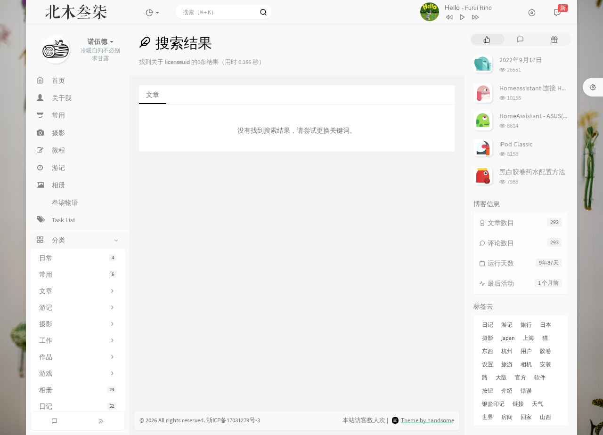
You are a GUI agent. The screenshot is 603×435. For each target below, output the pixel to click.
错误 (526, 390)
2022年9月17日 (520, 60)
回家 (526, 416)
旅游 (507, 364)
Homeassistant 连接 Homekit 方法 (547, 88)
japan (508, 337)
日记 (76, 406)
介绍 (507, 390)
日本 (545, 324)
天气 (537, 403)
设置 (487, 364)
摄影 (487, 337)
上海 (528, 337)
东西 (487, 350)
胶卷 (545, 350)
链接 (518, 403)
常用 (76, 274)
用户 (526, 350)
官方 (520, 377)
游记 (507, 324)
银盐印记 (493, 403)
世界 (487, 416)
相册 (76, 390)
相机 (526, 364)
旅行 (526, 324)
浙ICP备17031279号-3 (233, 420)
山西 (545, 416)
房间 (507, 416)
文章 (152, 94)
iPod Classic (515, 144)
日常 (76, 258)
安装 (545, 364)
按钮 (487, 390)
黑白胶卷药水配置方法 (532, 172)
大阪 (501, 377)
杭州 (507, 350)
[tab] (487, 39)
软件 (540, 377)
